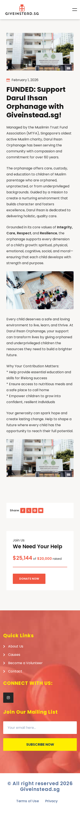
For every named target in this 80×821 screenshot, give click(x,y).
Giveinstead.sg (40, 789)
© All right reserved (40, 783)
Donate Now (29, 579)
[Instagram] (8, 698)
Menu (74, 9)
